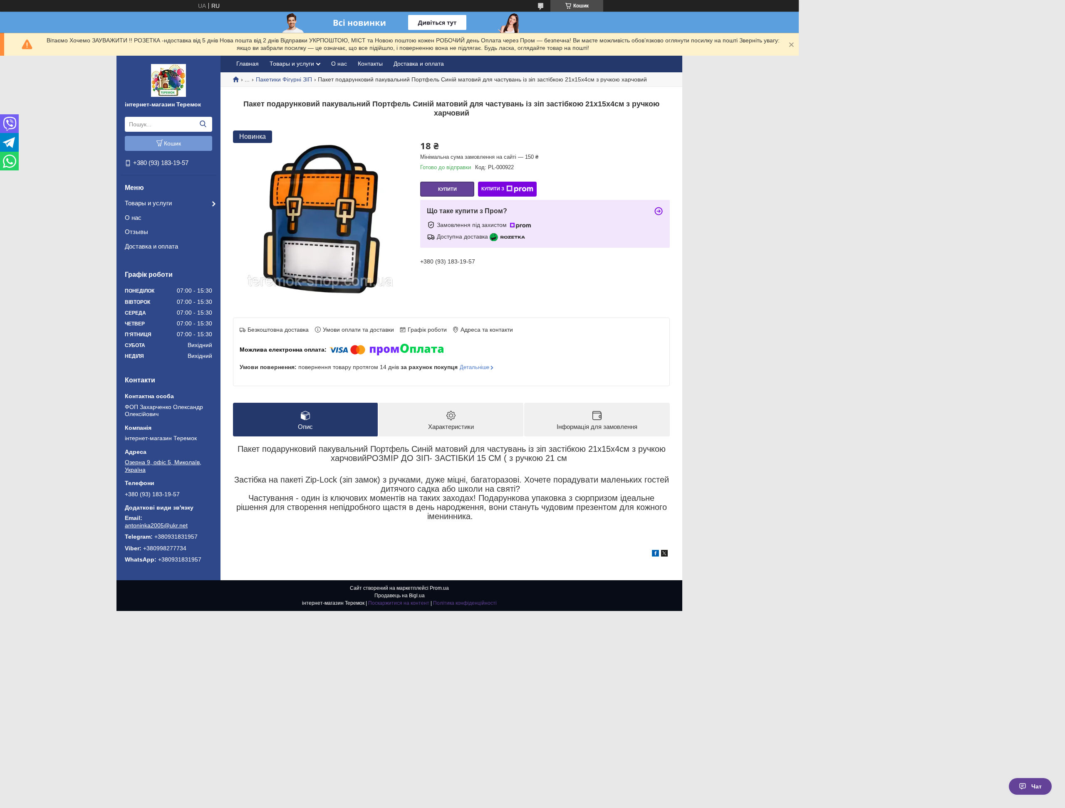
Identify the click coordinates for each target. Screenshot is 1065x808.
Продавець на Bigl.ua (399, 596)
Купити (447, 189)
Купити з (492, 188)
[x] (664, 554)
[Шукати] (202, 124)
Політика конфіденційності (465, 603)
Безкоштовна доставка (278, 329)
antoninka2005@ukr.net (156, 525)
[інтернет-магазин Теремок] (168, 79)
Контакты (370, 63)
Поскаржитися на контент (398, 603)
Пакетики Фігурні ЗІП (284, 79)
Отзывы (136, 231)
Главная (247, 63)
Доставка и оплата (151, 246)
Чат (1036, 786)
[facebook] (655, 554)
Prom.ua (439, 588)
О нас (133, 217)
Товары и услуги (148, 203)
